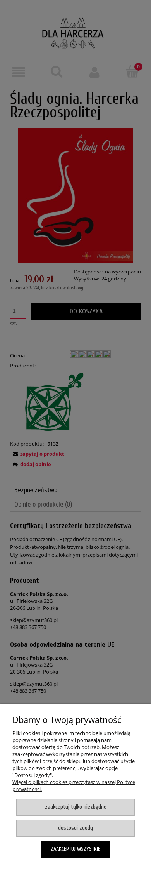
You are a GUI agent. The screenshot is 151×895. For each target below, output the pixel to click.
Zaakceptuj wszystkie (75, 849)
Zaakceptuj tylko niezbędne (75, 807)
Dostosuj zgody (75, 828)
